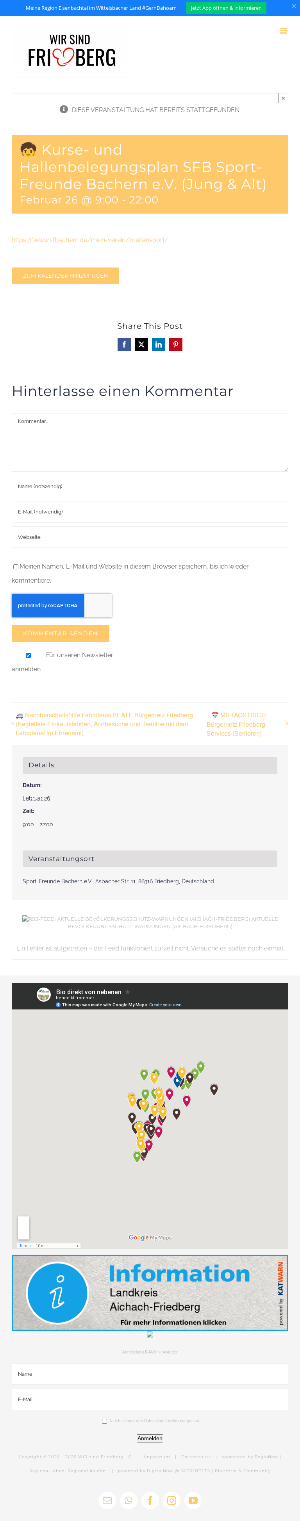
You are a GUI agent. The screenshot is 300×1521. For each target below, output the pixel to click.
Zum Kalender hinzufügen (65, 276)
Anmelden (150, 1438)
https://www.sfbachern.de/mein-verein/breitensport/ (90, 240)
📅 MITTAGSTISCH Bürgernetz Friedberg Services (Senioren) (236, 724)
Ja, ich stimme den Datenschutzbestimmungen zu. (154, 1421)
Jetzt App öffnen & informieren (226, 7)
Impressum (157, 1456)
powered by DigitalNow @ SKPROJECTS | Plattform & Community (194, 1470)
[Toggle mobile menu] (284, 31)
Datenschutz (196, 1456)
